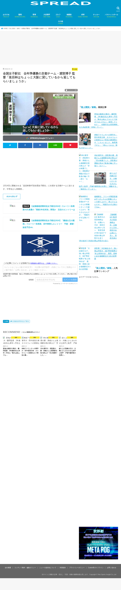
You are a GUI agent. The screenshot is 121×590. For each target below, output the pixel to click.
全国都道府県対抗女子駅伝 (20, 321)
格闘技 (69, 16)
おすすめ (6, 16)
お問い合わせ (111, 567)
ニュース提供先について (47, 567)
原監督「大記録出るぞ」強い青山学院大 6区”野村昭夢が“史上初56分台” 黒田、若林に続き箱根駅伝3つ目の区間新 (105, 253)
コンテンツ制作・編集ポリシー (25, 567)
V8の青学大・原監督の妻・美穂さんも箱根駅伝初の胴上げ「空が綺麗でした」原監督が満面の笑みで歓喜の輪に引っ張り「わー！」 (106, 160)
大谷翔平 (46, 16)
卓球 (83, 16)
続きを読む (11, 196)
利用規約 (63, 567)
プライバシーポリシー (77, 567)
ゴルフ (58, 16)
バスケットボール (111, 16)
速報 (6, 321)
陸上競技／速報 (88, 107)
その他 (60, 22)
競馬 (20, 16)
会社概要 (8, 567)
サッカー (96, 16)
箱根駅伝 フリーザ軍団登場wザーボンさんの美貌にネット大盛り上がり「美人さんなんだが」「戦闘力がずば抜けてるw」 (105, 202)
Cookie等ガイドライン (96, 567)
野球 (34, 16)
